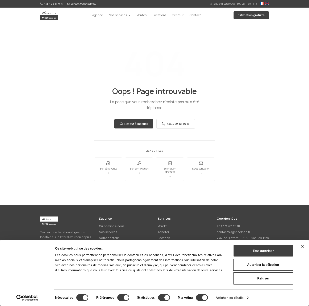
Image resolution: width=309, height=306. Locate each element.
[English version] (267, 3)
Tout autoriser (263, 251)
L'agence (97, 15)
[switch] (123, 297)
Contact (195, 15)
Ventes (142, 15)
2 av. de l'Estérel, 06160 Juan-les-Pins (235, 3)
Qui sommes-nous (111, 226)
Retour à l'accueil (136, 124)
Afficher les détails (229, 297)
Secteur (178, 15)
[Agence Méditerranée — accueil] (49, 15)
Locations (159, 15)
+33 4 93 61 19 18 (53, 3)
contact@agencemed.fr (84, 3)
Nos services (118, 15)
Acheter (163, 232)
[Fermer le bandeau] (302, 246)
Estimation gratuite (251, 15)
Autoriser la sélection (263, 264)
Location (164, 238)
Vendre (163, 226)
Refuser (263, 278)
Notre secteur (109, 238)
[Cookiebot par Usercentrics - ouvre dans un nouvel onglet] (27, 298)
